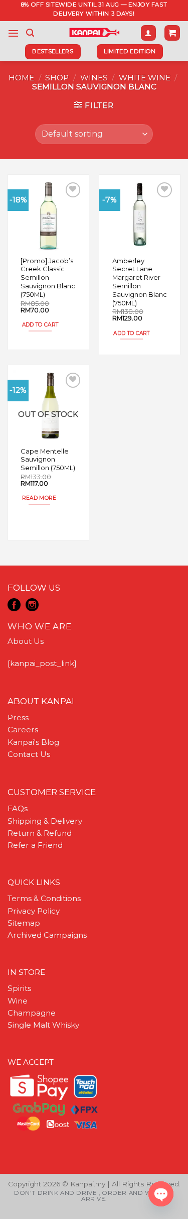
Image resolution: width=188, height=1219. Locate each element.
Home (21, 77)
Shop (57, 77)
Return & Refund (40, 833)
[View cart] (171, 33)
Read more (39, 498)
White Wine (144, 77)
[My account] (148, 33)
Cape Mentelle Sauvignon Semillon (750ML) (48, 459)
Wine (18, 1001)
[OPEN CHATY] (160, 1193)
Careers (23, 729)
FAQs (18, 808)
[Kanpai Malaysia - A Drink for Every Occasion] (94, 32)
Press (18, 717)
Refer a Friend (35, 845)
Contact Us (29, 754)
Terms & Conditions (44, 898)
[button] (13, 33)
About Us (26, 641)
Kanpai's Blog (33, 742)
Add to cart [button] (40, 324)
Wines (94, 77)
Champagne (32, 1013)
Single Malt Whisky (43, 1025)
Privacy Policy (34, 911)
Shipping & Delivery (45, 821)
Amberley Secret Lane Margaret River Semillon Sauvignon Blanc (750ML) (139, 282)
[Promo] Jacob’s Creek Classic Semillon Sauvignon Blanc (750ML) (48, 277)
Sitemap (24, 923)
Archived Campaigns (47, 935)
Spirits (19, 988)
